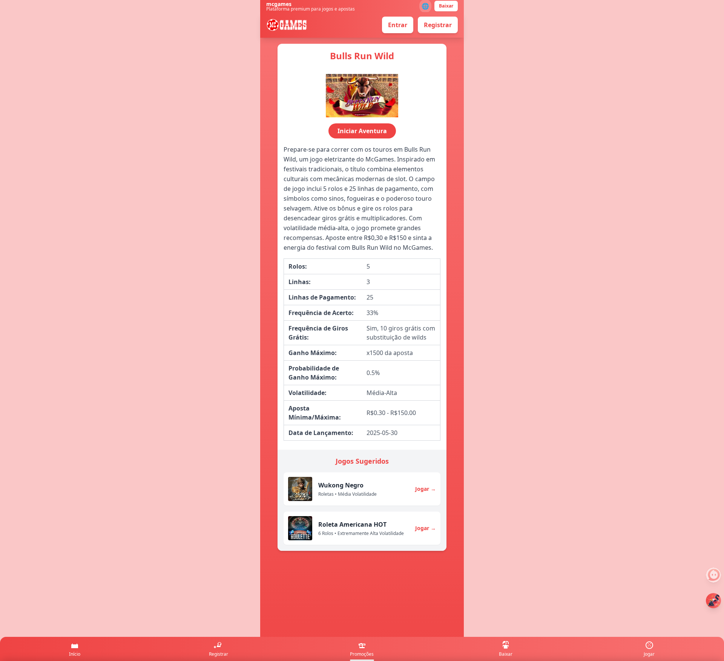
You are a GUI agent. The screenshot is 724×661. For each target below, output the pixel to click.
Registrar (438, 25)
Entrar (397, 25)
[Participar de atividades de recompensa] (713, 600)
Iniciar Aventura (362, 131)
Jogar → (425, 488)
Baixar (446, 6)
